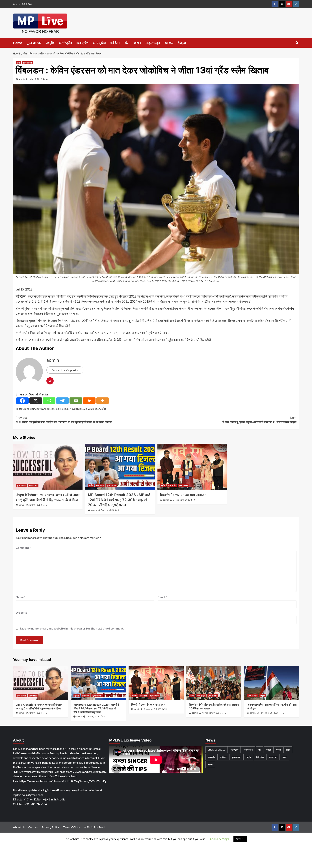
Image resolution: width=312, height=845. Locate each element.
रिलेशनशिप (260, 757)
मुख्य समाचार (34, 43)
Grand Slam (28, 408)
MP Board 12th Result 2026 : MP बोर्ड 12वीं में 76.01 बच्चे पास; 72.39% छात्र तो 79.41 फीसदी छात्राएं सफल (119, 500)
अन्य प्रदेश (99, 43)
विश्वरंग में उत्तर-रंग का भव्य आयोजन (183, 495)
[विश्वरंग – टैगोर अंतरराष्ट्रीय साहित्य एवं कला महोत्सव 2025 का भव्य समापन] (213, 683)
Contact (33, 827)
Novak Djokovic (78, 408)
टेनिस (103, 408)
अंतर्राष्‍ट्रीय (65, 43)
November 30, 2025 (211, 713)
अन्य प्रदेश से (248, 750)
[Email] (76, 400)
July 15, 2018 (35, 79)
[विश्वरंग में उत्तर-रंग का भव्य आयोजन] (192, 467)
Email (162, 597)
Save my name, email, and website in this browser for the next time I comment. (72, 628)
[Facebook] (22, 400)
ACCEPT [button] (240, 839)
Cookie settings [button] (219, 838)
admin (22, 79)
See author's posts (65, 370)
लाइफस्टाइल (153, 43)
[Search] (297, 43)
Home (17, 43)
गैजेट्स (182, 43)
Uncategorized (216, 750)
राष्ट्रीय (50, 43)
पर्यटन (278, 750)
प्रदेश (91, 485)
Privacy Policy (51, 827)
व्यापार (137, 43)
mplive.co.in (62, 408)
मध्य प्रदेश (82, 43)
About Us (19, 827)
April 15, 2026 (107, 510)
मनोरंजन (115, 43)
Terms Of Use (71, 827)
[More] (102, 400)
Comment (23, 547)
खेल (127, 43)
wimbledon (94, 408)
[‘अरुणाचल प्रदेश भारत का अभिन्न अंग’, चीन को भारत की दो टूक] (271, 683)
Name (20, 597)
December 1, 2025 (181, 500)
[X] (35, 400)
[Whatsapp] (49, 400)
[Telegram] (62, 400)
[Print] (89, 400)
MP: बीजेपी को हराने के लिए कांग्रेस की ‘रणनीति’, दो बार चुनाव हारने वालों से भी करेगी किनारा (64, 420)
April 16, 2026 (35, 505)
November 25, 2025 (269, 713)
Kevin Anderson (45, 408)
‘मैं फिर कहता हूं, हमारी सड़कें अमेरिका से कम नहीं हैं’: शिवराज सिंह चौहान (259, 420)
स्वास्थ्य (168, 43)
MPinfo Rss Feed (94, 827)
